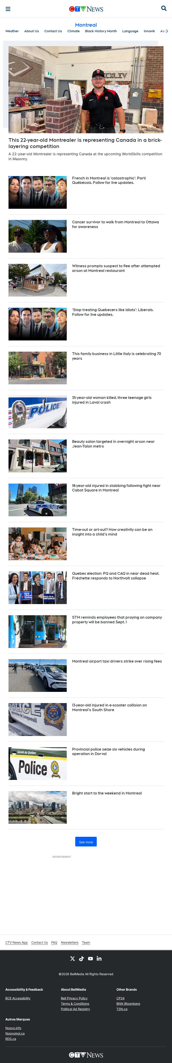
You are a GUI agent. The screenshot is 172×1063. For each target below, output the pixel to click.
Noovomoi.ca (15, 1033)
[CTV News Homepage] (86, 9)
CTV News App (16, 942)
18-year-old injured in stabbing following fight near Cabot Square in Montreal (116, 488)
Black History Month (101, 31)
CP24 (120, 998)
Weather (12, 31)
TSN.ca (121, 1009)
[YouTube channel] (90, 958)
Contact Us (53, 31)
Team (86, 942)
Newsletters (69, 942)
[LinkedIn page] (99, 958)
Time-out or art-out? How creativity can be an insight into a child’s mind (112, 531)
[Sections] (8, 8)
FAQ (54, 942)
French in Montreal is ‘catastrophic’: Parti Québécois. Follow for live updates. (109, 180)
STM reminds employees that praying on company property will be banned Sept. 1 (117, 619)
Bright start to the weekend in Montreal (107, 793)
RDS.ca (10, 1039)
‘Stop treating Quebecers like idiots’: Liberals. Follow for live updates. (113, 312)
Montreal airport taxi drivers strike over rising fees (117, 661)
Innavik (149, 31)
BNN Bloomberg (128, 1003)
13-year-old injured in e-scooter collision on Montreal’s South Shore (109, 707)
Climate (73, 31)
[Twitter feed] (72, 958)
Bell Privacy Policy (74, 998)
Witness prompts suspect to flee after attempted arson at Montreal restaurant (116, 268)
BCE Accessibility (17, 998)
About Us (31, 31)
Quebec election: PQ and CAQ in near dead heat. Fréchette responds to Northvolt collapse (115, 575)
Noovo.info (13, 1028)
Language (130, 31)
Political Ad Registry (75, 1009)
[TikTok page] (81, 958)
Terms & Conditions (75, 1003)
